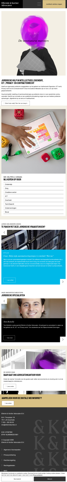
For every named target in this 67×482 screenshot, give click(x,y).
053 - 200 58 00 (8, 422)
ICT (6, 196)
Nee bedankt (17, 479)
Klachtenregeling (9, 460)
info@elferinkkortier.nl (9, 425)
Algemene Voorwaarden (12, 449)
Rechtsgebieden (9, 465)
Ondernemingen (10, 208)
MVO (5, 470)
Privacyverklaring (10, 455)
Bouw (7, 212)
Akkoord (49, 479)
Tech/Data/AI (9, 204)
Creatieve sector (10, 192)
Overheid (8, 200)
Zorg (6, 188)
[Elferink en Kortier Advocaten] (10, 4)
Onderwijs (8, 184)
